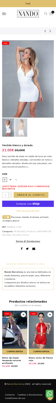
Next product (50, 31)
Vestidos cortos (20, 235)
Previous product (43, 31)
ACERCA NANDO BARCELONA (25, 264)
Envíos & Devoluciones (28, 241)
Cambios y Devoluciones (30, 394)
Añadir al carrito (31, 195)
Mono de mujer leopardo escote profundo (11, 360)
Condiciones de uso (15, 398)
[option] (28, 79)
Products (31, 231)
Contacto (10, 394)
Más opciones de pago (28, 210)
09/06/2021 (20, 231)
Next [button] (45, 80)
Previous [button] (7, 80)
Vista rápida (23, 314)
